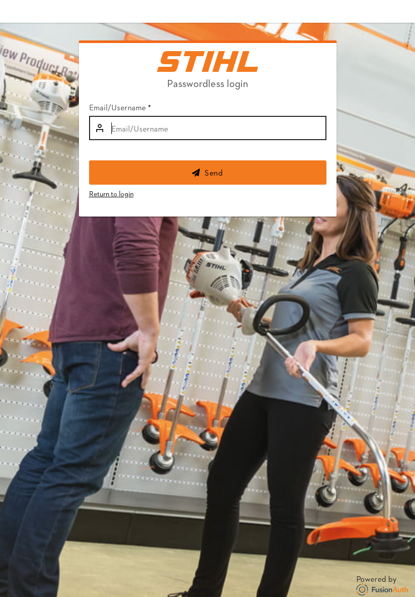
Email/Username (120, 107)
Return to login (111, 193)
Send (213, 172)
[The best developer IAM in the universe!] (383, 587)
